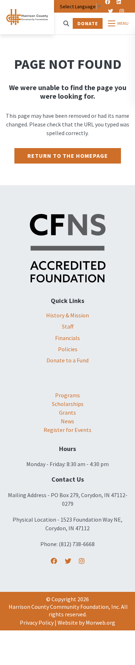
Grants (67, 412)
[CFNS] (67, 247)
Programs (67, 395)
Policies (67, 349)
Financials (67, 338)
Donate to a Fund (67, 360)
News (67, 421)
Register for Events (67, 429)
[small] (110, 11)
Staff (67, 326)
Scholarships (68, 403)
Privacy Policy (37, 622)
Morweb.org (100, 622)
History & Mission (67, 315)
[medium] (54, 561)
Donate (87, 23)
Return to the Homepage (67, 155)
